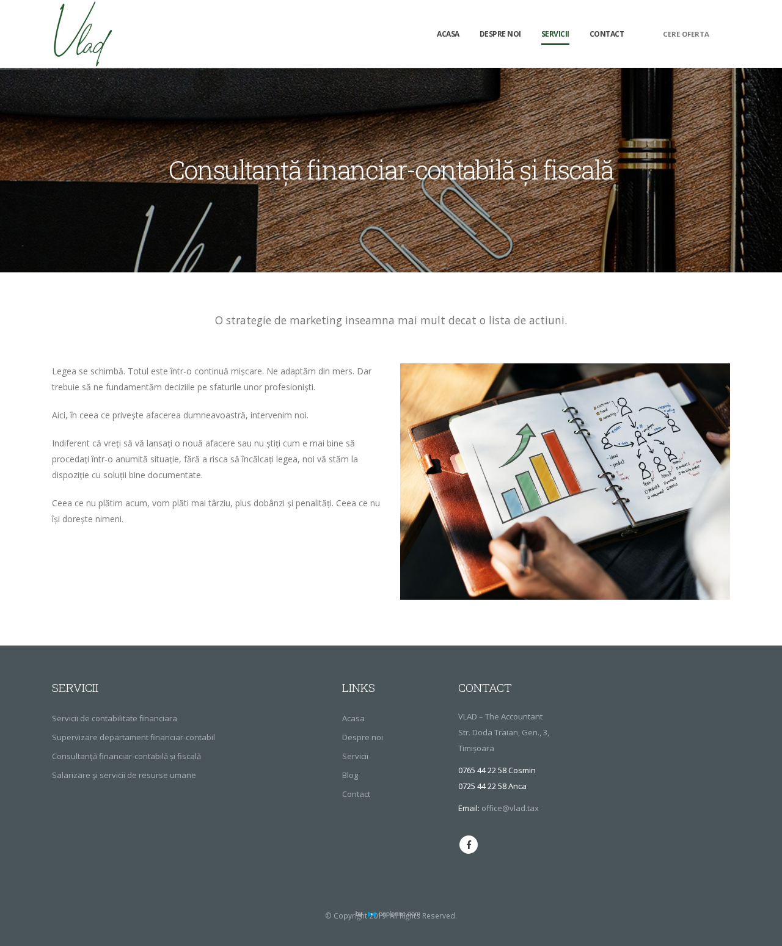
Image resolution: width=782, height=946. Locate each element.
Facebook (468, 844)
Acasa (448, 34)
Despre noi (500, 34)
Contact (607, 34)
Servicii (555, 34)
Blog (350, 775)
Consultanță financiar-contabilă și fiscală (126, 756)
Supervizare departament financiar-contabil (133, 737)
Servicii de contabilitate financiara (114, 718)
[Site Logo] (82, 34)
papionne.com (399, 913)
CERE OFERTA (686, 33)
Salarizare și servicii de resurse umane (124, 775)
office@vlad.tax (510, 807)
